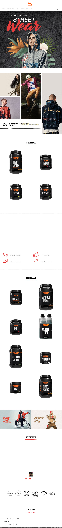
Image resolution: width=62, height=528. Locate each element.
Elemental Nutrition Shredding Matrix (16, 361)
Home (3, 9)
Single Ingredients (40, 363)
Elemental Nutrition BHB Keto (13, 301)
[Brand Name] (10, 496)
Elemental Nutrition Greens (13, 196)
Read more (16, 172)
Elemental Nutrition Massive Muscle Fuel (45, 330)
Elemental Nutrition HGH (12, 331)
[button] (50, 229)
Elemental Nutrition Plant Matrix (15, 166)
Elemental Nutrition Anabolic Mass (45, 301)
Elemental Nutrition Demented (44, 196)
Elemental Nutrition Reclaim (43, 166)
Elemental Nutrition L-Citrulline (44, 361)
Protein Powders (10, 168)
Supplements (10, 9)
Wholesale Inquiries (26, 9)
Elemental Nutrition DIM (12, 390)
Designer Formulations (41, 168)
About (17, 9)
